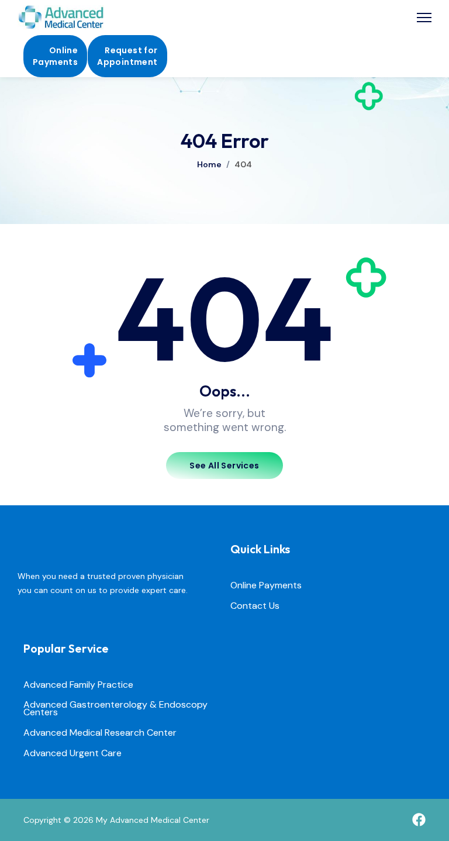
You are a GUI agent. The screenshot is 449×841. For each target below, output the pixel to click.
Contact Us (254, 606)
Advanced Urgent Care (72, 753)
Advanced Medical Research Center (100, 733)
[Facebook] (419, 819)
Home (209, 164)
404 (243, 164)
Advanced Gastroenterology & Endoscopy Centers (115, 708)
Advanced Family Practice (78, 685)
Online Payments (266, 586)
